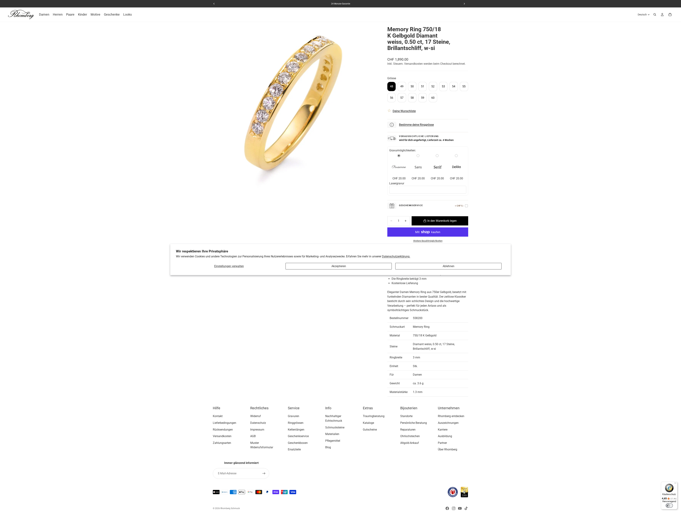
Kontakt (218, 416)
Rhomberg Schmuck (230, 508)
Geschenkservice (298, 436)
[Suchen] (655, 14)
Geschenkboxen (298, 443)
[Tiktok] (466, 508)
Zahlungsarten (222, 443)
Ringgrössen (295, 423)
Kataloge (368, 423)
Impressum (257, 429)
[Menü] (675, 484)
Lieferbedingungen (224, 423)
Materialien (332, 434)
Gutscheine (370, 429)
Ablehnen (448, 266)
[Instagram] (454, 508)
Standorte (406, 416)
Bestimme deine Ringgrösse (416, 124)
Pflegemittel (332, 440)
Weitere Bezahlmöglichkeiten (427, 240)
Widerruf (255, 416)
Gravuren (293, 416)
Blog (328, 447)
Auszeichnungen (448, 423)
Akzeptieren (338, 266)
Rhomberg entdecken (451, 416)
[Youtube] (460, 508)
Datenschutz (258, 423)
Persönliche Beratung (413, 423)
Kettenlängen (296, 429)
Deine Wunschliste (404, 111)
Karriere (442, 429)
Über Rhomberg (447, 449)
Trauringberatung (373, 416)
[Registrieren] (264, 473)
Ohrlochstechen (410, 436)
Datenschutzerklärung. (396, 256)
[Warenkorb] (670, 14)
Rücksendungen (223, 429)
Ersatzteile (294, 449)
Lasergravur (396, 183)
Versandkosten (222, 436)
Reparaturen (408, 429)
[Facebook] (447, 508)
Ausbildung (445, 436)
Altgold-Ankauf (409, 443)
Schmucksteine (334, 427)
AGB (253, 436)
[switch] (669, 505)
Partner (442, 443)
